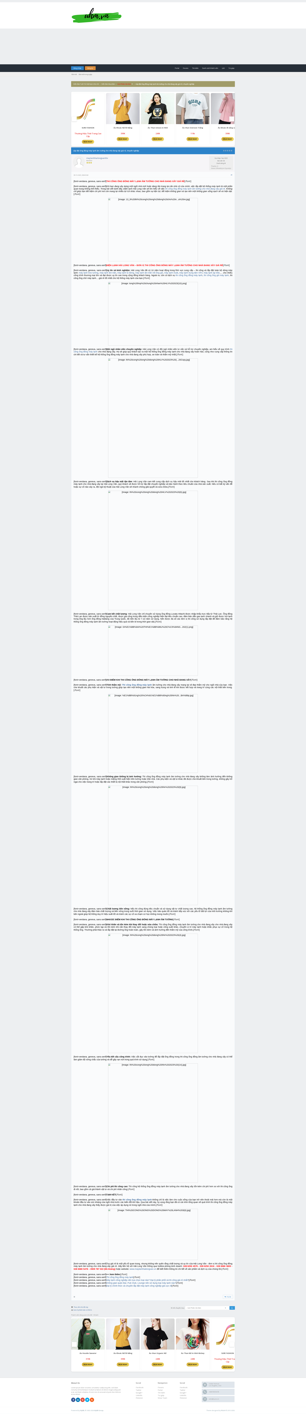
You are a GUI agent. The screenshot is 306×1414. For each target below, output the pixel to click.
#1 (231, 175)
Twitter (182, 1390)
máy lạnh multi (171, 273)
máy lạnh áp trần (212, 273)
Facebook (183, 1387)
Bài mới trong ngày (85, 74)
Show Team (162, 1398)
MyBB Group (98, 1410)
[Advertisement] (153, 46)
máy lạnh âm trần (108, 273)
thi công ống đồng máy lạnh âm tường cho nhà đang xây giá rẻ (195, 189)
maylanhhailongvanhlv (97, 158)
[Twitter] (87, 1400)
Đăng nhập (77, 68)
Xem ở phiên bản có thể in (82, 1310)
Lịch (223, 68)
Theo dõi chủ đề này (81, 1307)
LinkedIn (183, 1395)
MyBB (82, 1410)
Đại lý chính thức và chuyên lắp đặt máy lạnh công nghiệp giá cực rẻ (139, 1286)
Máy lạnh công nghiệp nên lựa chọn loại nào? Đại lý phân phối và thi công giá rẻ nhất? (147, 1280)
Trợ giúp (231, 68)
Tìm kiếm (195, 68)
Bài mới (74, 74)
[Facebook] (73, 1400)
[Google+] (82, 1400)
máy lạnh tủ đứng (125, 273)
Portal (177, 68)
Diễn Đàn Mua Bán (108, 84)
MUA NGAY (88, 142)
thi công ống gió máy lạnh (216, 275)
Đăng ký (90, 68)
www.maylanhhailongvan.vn (143, 1269)
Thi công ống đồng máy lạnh (119, 1277)
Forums (185, 68)
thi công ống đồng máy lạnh (189, 275)
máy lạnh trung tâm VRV (190, 273)
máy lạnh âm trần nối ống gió (149, 273)
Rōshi (223, 1410)
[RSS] (92, 1400)
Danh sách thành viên (210, 68)
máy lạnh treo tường (88, 273)
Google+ (183, 1393)
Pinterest (183, 1398)
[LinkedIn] (78, 1400)
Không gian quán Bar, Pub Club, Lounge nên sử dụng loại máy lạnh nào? (141, 1283)
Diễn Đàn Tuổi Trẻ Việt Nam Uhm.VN (86, 84)
